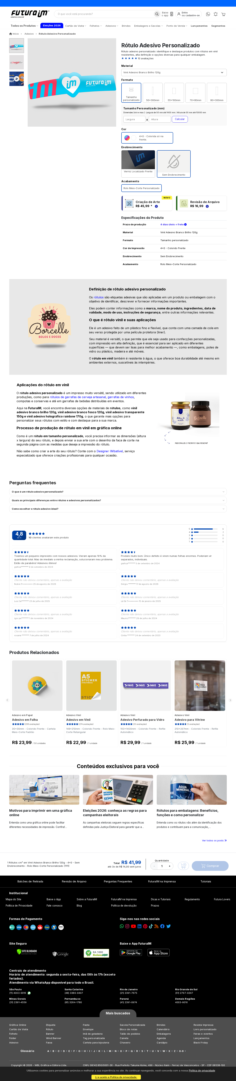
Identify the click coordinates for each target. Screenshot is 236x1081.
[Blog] (156, 926)
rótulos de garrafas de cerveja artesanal (78, 397)
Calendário (163, 1029)
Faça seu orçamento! (163, 3)
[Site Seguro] (60, 953)
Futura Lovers (222, 899)
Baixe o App (54, 899)
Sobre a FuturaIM (87, 899)
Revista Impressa (203, 1024)
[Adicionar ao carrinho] (183, 866)
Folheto (13, 1033)
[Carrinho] (223, 14)
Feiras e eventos (203, 1033)
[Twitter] (168, 926)
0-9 (181, 1051)
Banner (50, 1033)
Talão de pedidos (130, 1033)
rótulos (99, 297)
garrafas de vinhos (121, 397)
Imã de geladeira (93, 1033)
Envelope (88, 1029)
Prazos (155, 905)
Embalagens (164, 1033)
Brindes (161, 1024)
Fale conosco (55, 905)
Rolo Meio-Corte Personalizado (141, 188)
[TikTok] (151, 926)
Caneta (124, 1038)
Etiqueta (50, 1024)
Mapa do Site (13, 899)
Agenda (161, 1038)
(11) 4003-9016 (17, 992)
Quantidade (162, 860)
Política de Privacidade (19, 905)
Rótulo (49, 1029)
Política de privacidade (202, 1070)
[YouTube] (133, 926)
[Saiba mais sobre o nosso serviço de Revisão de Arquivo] (207, 206)
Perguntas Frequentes (118, 881)
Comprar (213, 866)
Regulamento (192, 899)
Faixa (49, 1042)
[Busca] (157, 14)
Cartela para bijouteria (96, 1042)
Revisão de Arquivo (74, 881)
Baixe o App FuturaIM (135, 943)
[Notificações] (215, 14)
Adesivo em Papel (22, 715)
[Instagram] (127, 926)
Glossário (27, 1051)
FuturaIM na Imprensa (162, 881)
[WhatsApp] (208, 14)
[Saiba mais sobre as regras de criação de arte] (156, 206)
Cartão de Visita (18, 1029)
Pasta (86, 1024)
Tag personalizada (94, 1038)
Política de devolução (123, 905)
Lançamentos (201, 1038)
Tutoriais (205, 881)
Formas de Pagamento (25, 919)
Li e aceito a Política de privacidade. (116, 1077)
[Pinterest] (145, 926)
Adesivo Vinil (73, 715)
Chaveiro (125, 1042)
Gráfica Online (17, 1024)
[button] (174, 58)
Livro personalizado (205, 1029)
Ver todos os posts (213, 840)
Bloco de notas (128, 1029)
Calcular (180, 119)
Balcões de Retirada (30, 881)
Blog (79, 905)
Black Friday (201, 1042)
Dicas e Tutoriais (161, 899)
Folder (12, 1038)
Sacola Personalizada (132, 1024)
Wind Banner (53, 1038)
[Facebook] (162, 926)
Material (127, 65)
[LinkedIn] (139, 926)
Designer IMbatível (110, 451)
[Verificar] (26, 952)
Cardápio (162, 1042)
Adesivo (13, 1042)
